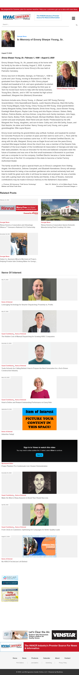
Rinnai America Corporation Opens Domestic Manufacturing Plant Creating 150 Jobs (58, 226)
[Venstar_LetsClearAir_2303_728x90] (39, 635)
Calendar (46, 658)
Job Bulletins (34, 663)
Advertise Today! (8, 434)
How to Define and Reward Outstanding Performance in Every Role (27, 402)
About (57, 658)
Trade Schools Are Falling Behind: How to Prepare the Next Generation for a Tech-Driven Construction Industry (35, 369)
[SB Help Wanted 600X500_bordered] (10, 594)
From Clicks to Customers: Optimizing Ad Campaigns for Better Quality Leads (31, 530)
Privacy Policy (63, 663)
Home (15, 658)
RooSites (60, 672)
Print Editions (20, 663)
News (24, 658)
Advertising (49, 663)
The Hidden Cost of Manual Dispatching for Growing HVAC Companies (28, 337)
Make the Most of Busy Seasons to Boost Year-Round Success (25, 498)
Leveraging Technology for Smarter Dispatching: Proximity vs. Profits (27, 305)
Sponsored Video (7, 463)
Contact (67, 658)
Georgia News (22, 36)
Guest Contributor (8, 334)
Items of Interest (7, 302)
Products (34, 658)
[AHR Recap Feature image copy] (10, 580)
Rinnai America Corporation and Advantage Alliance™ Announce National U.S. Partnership (17, 226)
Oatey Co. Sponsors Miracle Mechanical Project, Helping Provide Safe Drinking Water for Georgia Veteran (18, 260)
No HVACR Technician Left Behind (14, 562)
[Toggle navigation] (74, 19)
